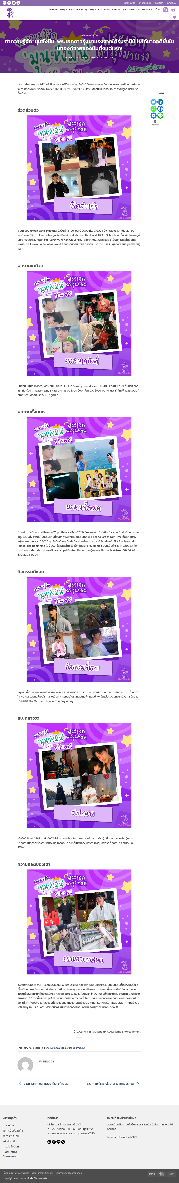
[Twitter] (154, 102)
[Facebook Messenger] (154, 115)
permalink (79, 1048)
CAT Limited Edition (109, 9)
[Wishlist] (174, 17)
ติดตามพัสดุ (129, 3)
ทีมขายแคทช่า (11, 1156)
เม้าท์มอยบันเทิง (89, 35)
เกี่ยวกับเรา (8, 1173)
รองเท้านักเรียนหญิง (57, 9)
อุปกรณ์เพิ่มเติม (129, 9)
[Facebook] (160, 109)
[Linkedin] (160, 102)
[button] (171, 3)
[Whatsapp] (154, 109)
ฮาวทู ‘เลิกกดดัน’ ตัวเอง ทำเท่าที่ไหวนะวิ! (46, 1084)
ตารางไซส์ (147, 9)
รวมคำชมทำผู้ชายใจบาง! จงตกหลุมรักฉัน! (111, 1084)
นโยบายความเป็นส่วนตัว (42, 1173)
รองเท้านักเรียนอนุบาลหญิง (82, 9)
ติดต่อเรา (159, 3)
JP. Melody (107, 57)
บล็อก (157, 9)
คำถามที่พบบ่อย (22, 1173)
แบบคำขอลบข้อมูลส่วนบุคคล (69, 1173)
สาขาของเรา (145, 3)
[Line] (160, 115)
